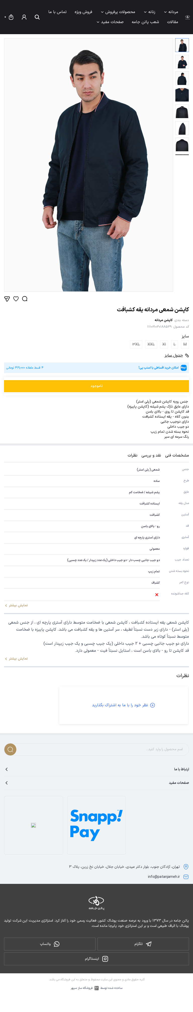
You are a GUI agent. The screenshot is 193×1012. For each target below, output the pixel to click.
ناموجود (96, 386)
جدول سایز (174, 355)
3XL (136, 345)
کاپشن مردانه (164, 320)
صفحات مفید (112, 22)
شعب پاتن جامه (145, 22)
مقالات (172, 22)
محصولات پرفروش (120, 12)
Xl (164, 345)
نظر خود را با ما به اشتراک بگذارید (120, 705)
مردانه (173, 12)
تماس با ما (57, 12)
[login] (24, 17)
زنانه (151, 12)
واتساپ (45, 944)
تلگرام (138, 944)
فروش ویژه (83, 12)
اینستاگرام (92, 959)
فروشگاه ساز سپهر (82, 988)
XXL (151, 345)
